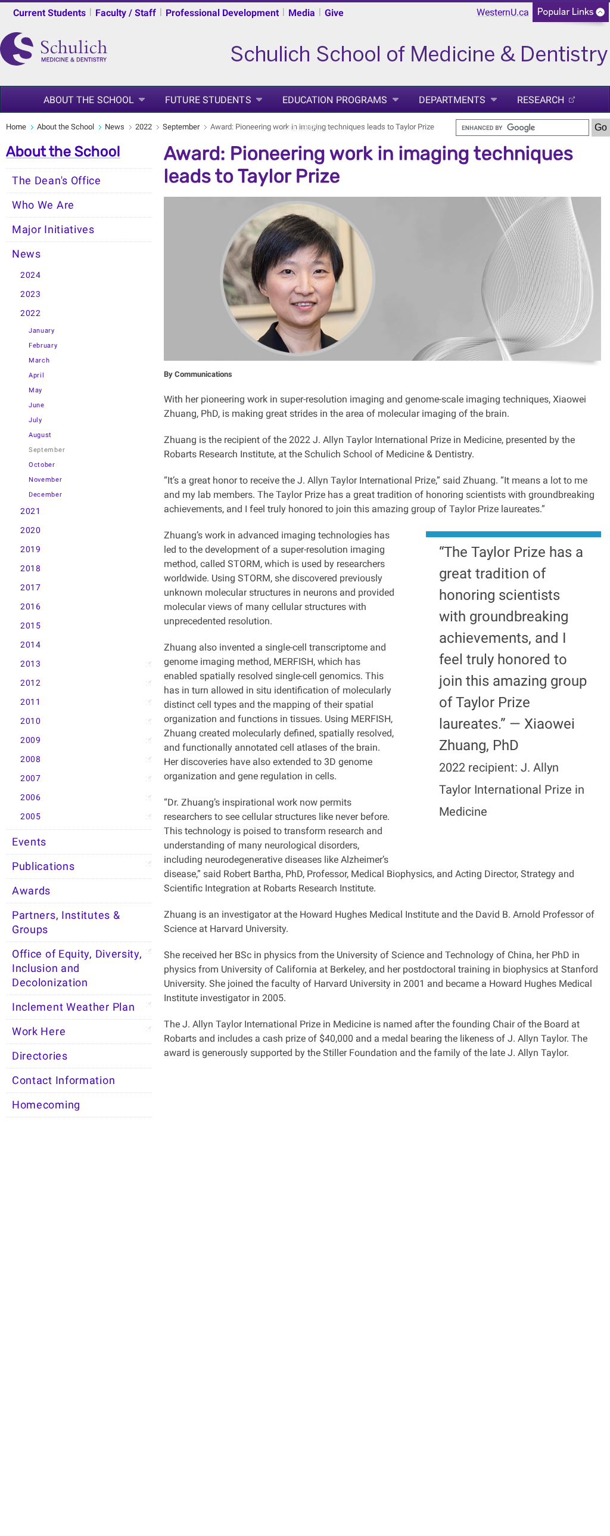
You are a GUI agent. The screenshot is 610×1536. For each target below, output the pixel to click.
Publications (43, 866)
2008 (30, 759)
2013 (30, 664)
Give (334, 12)
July (35, 420)
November (46, 480)
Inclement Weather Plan (73, 1007)
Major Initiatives (53, 230)
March (39, 360)
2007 (30, 778)
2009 (30, 740)
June (37, 405)
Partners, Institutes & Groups (66, 922)
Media (301, 12)
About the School (89, 100)
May (35, 390)
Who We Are (43, 205)
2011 (30, 702)
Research (541, 100)
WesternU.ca (503, 12)
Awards (31, 891)
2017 (30, 588)
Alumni (304, 128)
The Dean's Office (56, 181)
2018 (30, 568)
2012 (30, 683)
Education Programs (335, 100)
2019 (30, 549)
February (43, 345)
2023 (30, 294)
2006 (30, 797)
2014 (30, 645)
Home (16, 126)
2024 (30, 275)
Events (29, 842)
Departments (452, 100)
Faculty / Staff (125, 12)
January (42, 331)
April (37, 375)
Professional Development (222, 12)
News (115, 126)
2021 (30, 511)
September (181, 126)
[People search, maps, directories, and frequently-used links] (571, 15)
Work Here (39, 1032)
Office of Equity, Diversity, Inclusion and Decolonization (77, 968)
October (42, 465)
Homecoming (46, 1105)
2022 (143, 126)
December (46, 494)
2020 (30, 530)
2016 (30, 607)
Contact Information (63, 1080)
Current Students (49, 12)
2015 (30, 626)
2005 (30, 817)
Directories (40, 1056)
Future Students (208, 100)
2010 (30, 721)
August (40, 435)
